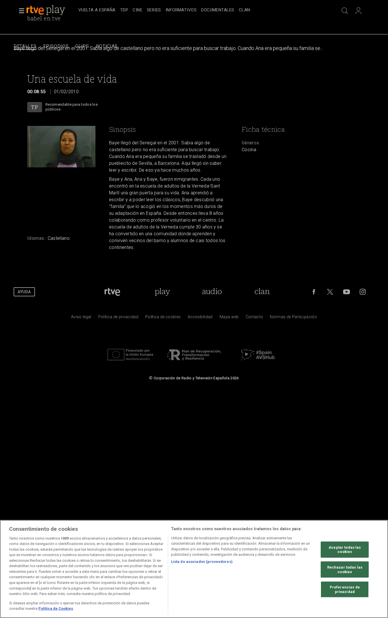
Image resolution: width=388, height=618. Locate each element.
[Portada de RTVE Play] (46, 10)
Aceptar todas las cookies (345, 549)
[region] (194, 569)
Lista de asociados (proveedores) (202, 561)
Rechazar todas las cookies (344, 569)
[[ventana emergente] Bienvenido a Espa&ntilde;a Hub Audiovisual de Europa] (257, 361)
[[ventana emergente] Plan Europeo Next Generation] (130, 361)
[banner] (51, 10)
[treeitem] (97, 10)
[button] (20, 11)
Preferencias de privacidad (345, 589)
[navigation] (200, 10)
